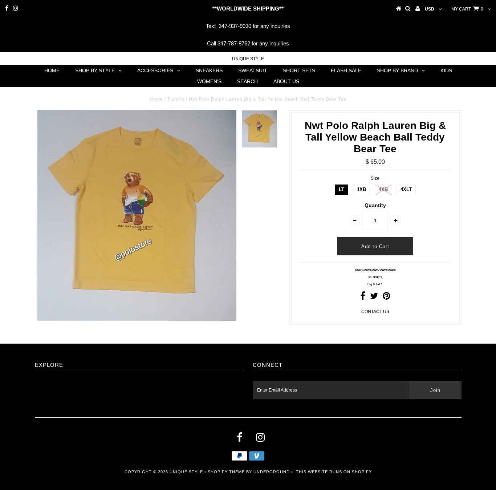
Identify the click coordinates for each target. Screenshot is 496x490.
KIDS (446, 70)
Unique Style (248, 58)
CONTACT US (375, 311)
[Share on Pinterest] (386, 297)
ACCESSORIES (155, 70)
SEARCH (247, 81)
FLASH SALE (346, 70)
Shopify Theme (226, 472)
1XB (361, 189)
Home (156, 99)
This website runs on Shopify (334, 472)
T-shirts (175, 99)
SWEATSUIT (252, 70)
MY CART (467, 9)
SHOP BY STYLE (95, 70)
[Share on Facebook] (362, 297)
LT (341, 189)
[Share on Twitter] (374, 297)
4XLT (406, 189)
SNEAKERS (209, 70)
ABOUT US (286, 81)
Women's (209, 81)
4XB (383, 189)
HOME (52, 70)
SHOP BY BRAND (397, 70)
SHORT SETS (299, 70)
